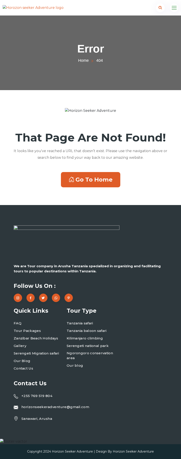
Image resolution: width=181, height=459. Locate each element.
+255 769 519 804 (36, 396)
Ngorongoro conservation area (90, 355)
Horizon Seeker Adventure (72, 451)
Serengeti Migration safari (36, 353)
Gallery (20, 346)
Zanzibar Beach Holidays (36, 338)
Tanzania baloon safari (87, 331)
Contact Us (23, 368)
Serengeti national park (88, 346)
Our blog (75, 365)
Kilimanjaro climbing (85, 338)
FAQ (17, 323)
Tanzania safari (80, 323)
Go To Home (94, 179)
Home (83, 60)
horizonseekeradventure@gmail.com (55, 407)
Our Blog (22, 361)
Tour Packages (27, 331)
